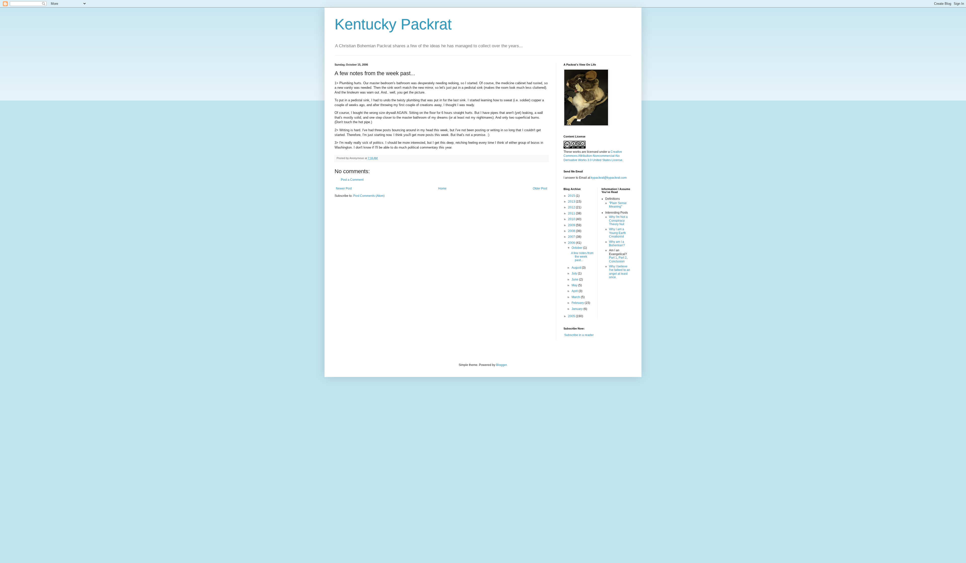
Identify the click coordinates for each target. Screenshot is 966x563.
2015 (572, 196)
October (577, 248)
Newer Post (344, 188)
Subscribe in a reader (579, 335)
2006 (572, 243)
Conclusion (617, 261)
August (577, 267)
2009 (572, 225)
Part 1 (613, 257)
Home (442, 188)
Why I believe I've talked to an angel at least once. (619, 272)
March (576, 297)
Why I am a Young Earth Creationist (617, 232)
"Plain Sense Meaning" (618, 204)
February (578, 303)
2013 (572, 201)
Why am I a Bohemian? (617, 243)
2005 (572, 316)
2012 (572, 207)
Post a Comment (352, 179)
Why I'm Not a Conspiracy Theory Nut (618, 220)
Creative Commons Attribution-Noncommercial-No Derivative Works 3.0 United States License (593, 156)
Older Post (540, 188)
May (575, 285)
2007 (572, 237)
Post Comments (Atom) (369, 196)
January (577, 309)
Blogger (501, 365)
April (575, 291)
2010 (572, 219)
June (575, 279)
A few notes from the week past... (582, 256)
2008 (572, 231)
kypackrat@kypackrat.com (609, 177)
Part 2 (623, 257)
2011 (572, 213)
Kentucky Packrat (393, 24)
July (575, 273)
